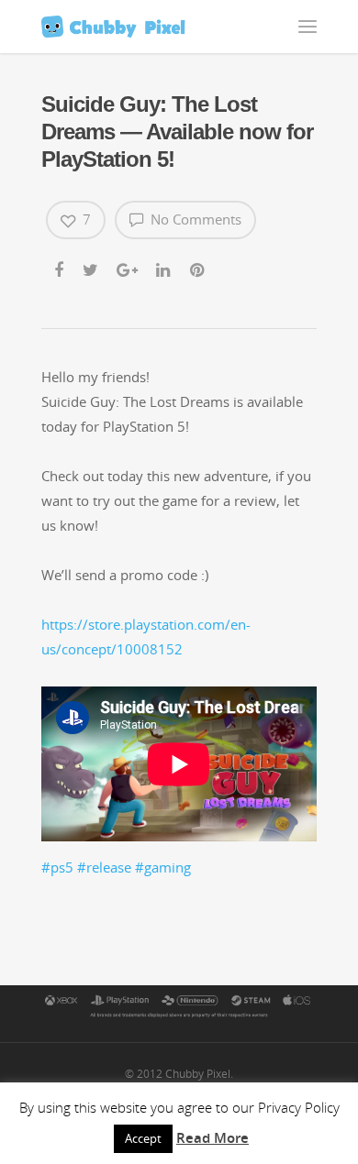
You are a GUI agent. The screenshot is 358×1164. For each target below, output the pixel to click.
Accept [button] (143, 1138)
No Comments (194, 219)
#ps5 (57, 867)
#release (104, 867)
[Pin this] (199, 267)
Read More (212, 1137)
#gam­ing (163, 867)
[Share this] (60, 267)
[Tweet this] (91, 267)
